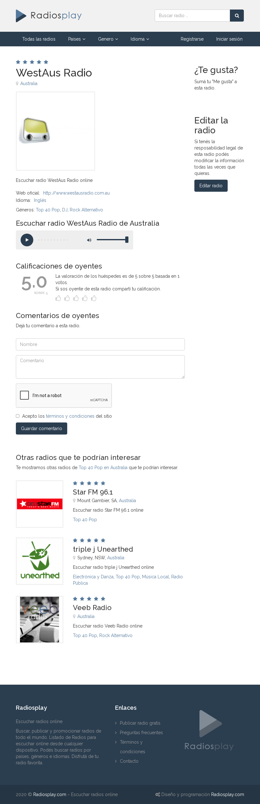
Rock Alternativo (86, 209)
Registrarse (192, 39)
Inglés (40, 200)
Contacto (129, 761)
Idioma (138, 39)
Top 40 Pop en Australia (103, 467)
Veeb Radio (92, 607)
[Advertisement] (136, 105)
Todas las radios (38, 39)
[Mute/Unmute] (89, 240)
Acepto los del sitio (67, 416)
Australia (28, 83)
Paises (74, 39)
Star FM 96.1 (93, 492)
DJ (65, 209)
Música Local (155, 576)
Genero (106, 39)
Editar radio (211, 185)
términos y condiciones (70, 416)
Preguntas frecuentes (141, 732)
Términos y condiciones (132, 747)
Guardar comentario (41, 428)
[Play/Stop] (27, 240)
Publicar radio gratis (140, 723)
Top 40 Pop (48, 209)
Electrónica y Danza (93, 576)
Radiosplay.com (49, 794)
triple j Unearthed (103, 549)
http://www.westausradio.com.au (76, 193)
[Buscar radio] (237, 16)
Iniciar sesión (229, 39)
